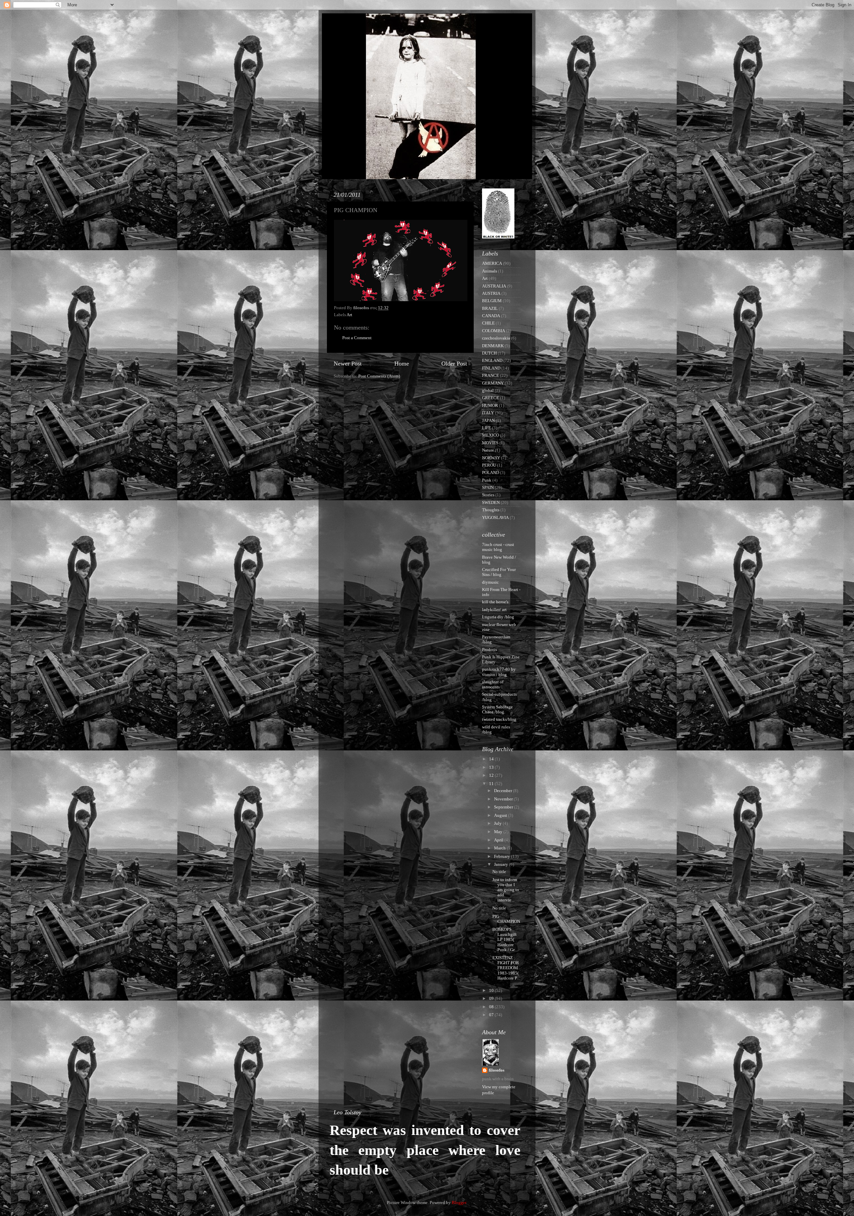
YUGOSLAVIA (495, 517)
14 (492, 759)
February (502, 856)
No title (499, 871)
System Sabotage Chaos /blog (497, 709)
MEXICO (490, 435)
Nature (488, 450)
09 (492, 998)
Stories (488, 495)
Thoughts (490, 510)
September (504, 807)
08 (492, 1007)
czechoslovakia (496, 338)
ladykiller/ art (494, 609)
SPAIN (488, 487)
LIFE (486, 428)
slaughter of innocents (492, 684)
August (501, 815)
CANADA (491, 316)
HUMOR (490, 405)
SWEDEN (491, 502)
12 (492, 775)
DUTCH (489, 353)
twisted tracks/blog (499, 719)
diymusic (490, 582)
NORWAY (491, 458)
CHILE (488, 323)
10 (492, 990)
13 (492, 767)
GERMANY (493, 383)
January (501, 864)
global (488, 390)
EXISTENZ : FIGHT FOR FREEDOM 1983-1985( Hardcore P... (506, 968)
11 (492, 783)
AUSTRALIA (494, 286)
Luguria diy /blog (498, 617)
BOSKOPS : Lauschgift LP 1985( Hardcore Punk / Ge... (505, 939)
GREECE (490, 398)
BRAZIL (490, 308)
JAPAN (488, 420)
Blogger (459, 1202)
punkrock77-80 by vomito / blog (499, 672)
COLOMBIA (493, 331)
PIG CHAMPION (506, 919)
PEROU (489, 465)
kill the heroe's (495, 602)
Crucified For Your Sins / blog (499, 572)
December (503, 790)
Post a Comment (357, 338)
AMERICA (492, 263)
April (499, 840)
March (500, 848)
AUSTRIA (491, 293)
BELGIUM (492, 300)
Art (349, 315)
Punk (486, 480)
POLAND (490, 472)
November (504, 799)
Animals (489, 271)
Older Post (454, 363)
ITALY (488, 413)
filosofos (496, 1070)
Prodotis (489, 649)
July (498, 823)
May (498, 831)
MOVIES (490, 443)
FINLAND (491, 368)
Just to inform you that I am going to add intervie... (505, 889)
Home (401, 363)
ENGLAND (492, 360)
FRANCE (490, 375)
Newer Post (348, 363)
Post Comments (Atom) (379, 376)
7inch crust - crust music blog (498, 547)
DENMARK (493, 346)
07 (492, 1015)
